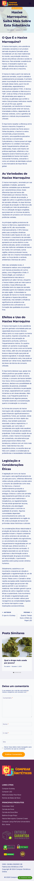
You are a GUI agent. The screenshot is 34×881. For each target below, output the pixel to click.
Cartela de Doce (8, 809)
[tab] (13, 672)
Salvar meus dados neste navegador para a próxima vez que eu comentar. (18, 748)
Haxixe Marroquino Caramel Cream (15, 818)
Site (4, 742)
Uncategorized (17, 8)
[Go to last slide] (5, 654)
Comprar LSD (7, 792)
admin (12, 30)
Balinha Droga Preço (9, 815)
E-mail (6, 733)
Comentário (8, 698)
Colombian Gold (8, 806)
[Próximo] (28, 654)
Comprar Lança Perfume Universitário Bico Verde (16, 823)
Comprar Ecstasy (8, 788)
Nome (6, 724)
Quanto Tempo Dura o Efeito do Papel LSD (26, 616)
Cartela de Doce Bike (10, 812)
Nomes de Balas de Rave (11, 798)
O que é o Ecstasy (8, 614)
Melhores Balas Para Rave (11, 795)
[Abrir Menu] (30, 3)
